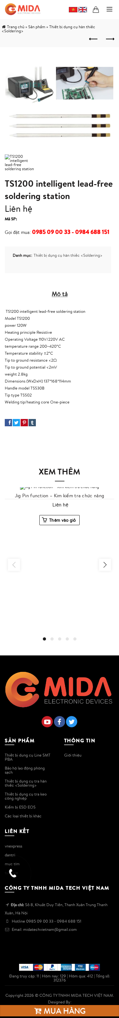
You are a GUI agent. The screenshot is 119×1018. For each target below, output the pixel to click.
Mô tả (60, 294)
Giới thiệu (73, 755)
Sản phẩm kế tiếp (109, 39)
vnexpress (13, 846)
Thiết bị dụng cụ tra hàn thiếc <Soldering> (26, 783)
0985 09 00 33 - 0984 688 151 (70, 232)
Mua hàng (64, 1011)
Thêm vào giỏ (62, 520)
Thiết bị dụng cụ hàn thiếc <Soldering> (68, 255)
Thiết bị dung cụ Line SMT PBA (27, 757)
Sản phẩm (36, 26)
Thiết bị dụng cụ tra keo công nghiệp (26, 796)
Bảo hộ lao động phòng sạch (25, 770)
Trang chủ (15, 26)
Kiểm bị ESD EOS (20, 807)
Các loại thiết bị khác (23, 816)
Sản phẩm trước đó (94, 39)
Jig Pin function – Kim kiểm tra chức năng (59, 496)
